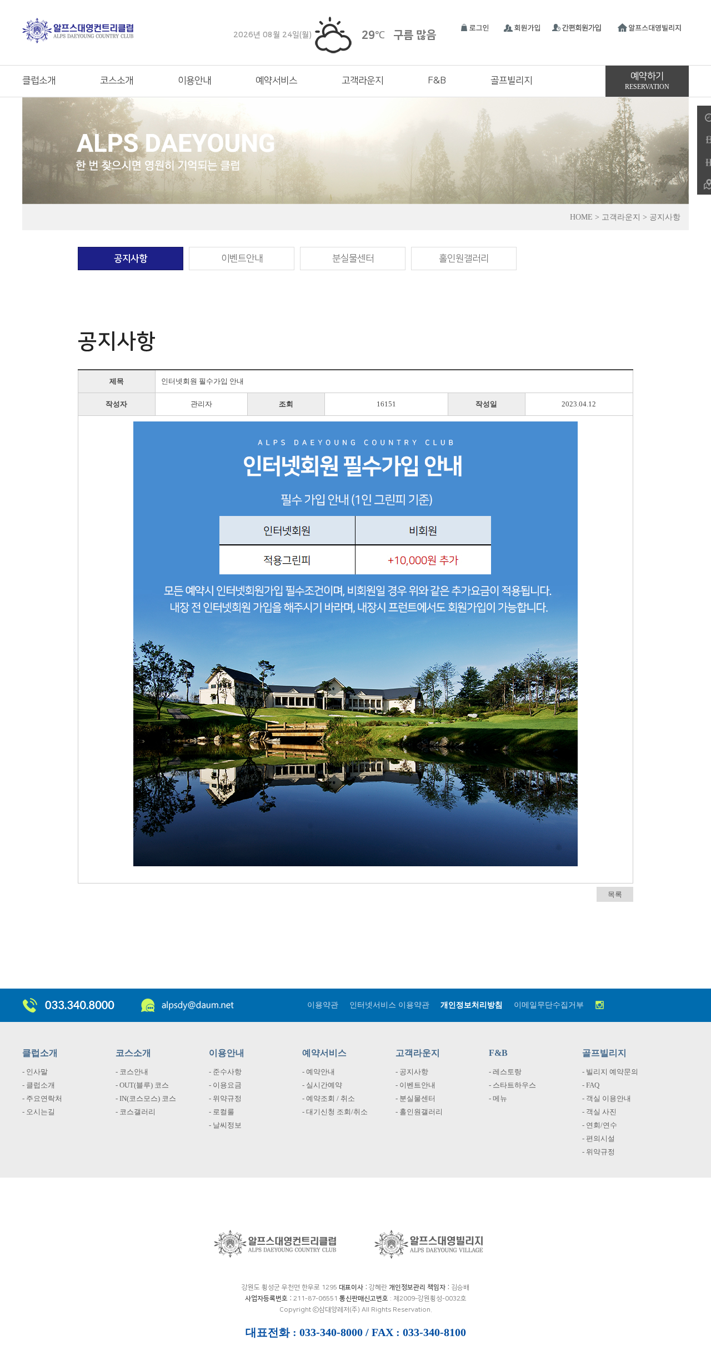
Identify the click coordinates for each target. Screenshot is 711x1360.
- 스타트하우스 (512, 1085)
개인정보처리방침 (471, 1005)
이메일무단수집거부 (549, 1005)
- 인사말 (35, 1072)
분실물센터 (353, 259)
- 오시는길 (38, 1112)
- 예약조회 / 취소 (328, 1098)
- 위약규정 (225, 1098)
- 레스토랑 (505, 1072)
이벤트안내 (242, 259)
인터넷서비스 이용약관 (389, 1005)
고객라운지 (362, 81)
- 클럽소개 (38, 1085)
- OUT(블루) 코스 (142, 1085)
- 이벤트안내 (415, 1085)
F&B (437, 81)
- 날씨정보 (225, 1125)
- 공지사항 (411, 1072)
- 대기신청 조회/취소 (335, 1112)
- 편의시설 (598, 1138)
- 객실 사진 (599, 1112)
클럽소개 (39, 81)
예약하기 (647, 81)
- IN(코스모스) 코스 (146, 1098)
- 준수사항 (225, 1072)
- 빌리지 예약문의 (610, 1072)
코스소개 (116, 81)
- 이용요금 (225, 1085)
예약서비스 (276, 81)
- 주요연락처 (42, 1098)
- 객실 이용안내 (606, 1098)
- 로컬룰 (221, 1112)
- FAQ (590, 1085)
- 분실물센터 (415, 1098)
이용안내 (194, 81)
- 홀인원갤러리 (419, 1112)
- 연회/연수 (599, 1125)
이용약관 (322, 1005)
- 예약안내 (318, 1072)
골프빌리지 (511, 81)
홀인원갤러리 (464, 259)
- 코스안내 (132, 1072)
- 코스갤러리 (136, 1112)
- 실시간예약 (322, 1085)
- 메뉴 (498, 1098)
